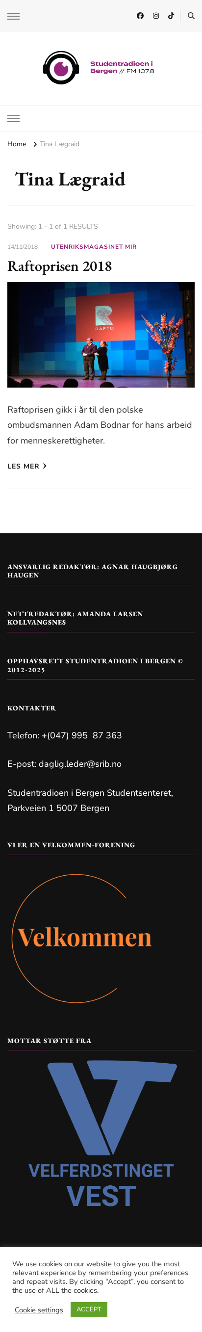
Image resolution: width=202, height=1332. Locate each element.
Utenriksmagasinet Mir (94, 247)
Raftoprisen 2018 (59, 265)
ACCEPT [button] (88, 1309)
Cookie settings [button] (39, 1310)
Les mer (23, 466)
